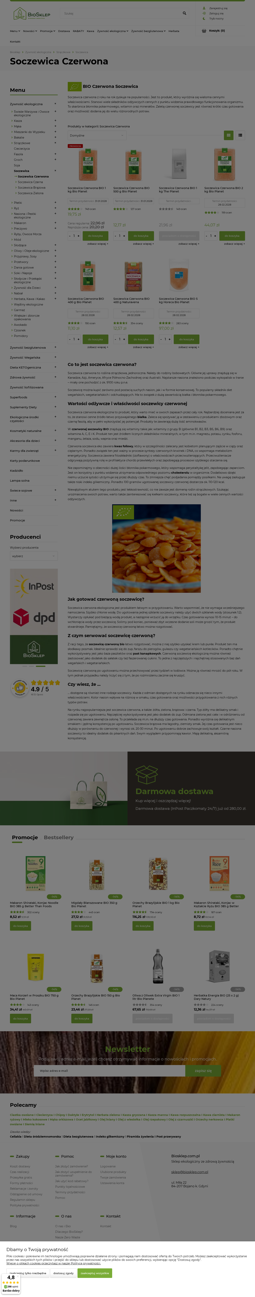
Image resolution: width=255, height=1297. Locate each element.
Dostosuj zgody (63, 1273)
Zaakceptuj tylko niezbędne (28, 1273)
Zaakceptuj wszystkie (95, 1273)
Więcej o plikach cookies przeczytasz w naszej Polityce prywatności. (53, 1263)
